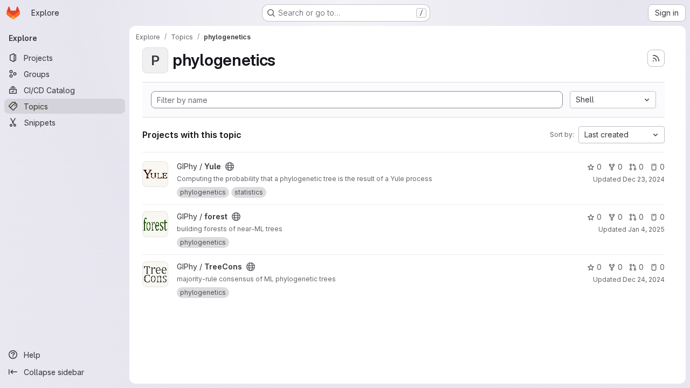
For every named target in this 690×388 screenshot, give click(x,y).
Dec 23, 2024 (644, 179)
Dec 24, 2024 (644, 279)
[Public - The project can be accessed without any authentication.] (229, 166)
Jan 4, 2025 (646, 229)
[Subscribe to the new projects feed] (656, 58)
